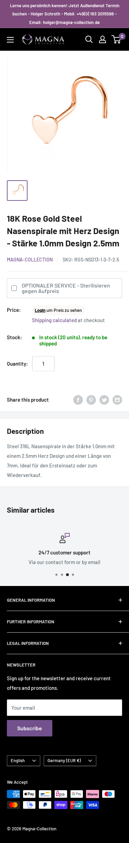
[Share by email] (117, 399)
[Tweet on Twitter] (104, 399)
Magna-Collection (30, 259)
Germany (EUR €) (64, 760)
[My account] (102, 39)
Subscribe (29, 728)
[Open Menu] (10, 39)
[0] (116, 39)
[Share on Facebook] (78, 399)
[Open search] (89, 39)
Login (40, 310)
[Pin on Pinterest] (91, 399)
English (18, 760)
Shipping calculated (54, 320)
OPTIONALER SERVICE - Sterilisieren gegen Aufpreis (66, 288)
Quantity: (17, 364)
